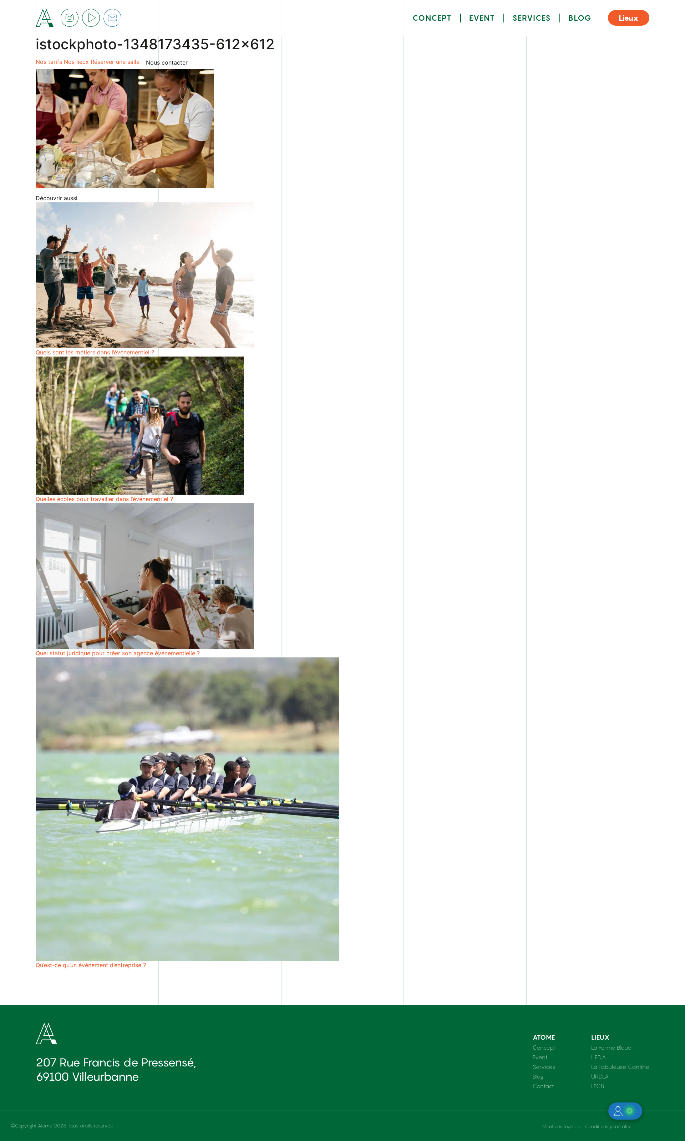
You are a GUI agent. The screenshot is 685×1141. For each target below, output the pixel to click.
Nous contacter (167, 62)
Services (531, 17)
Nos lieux (76, 61)
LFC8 (597, 1086)
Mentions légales (561, 1126)
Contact (543, 1086)
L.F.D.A (598, 1057)
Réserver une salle (115, 61)
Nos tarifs (49, 61)
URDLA (600, 1076)
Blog (580, 17)
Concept (432, 17)
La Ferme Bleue (611, 1047)
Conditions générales (608, 1126)
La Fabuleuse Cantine (620, 1066)
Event (482, 17)
